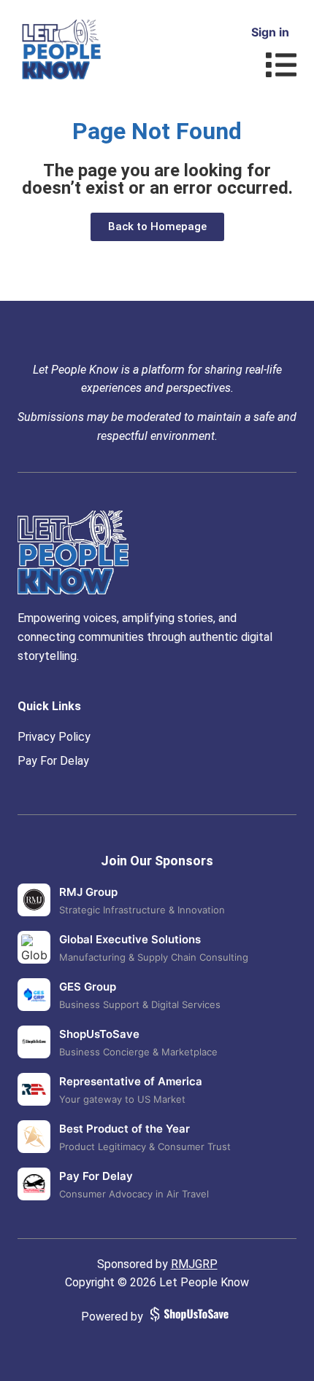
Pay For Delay (53, 761)
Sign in (270, 32)
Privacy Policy (54, 737)
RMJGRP (194, 1264)
